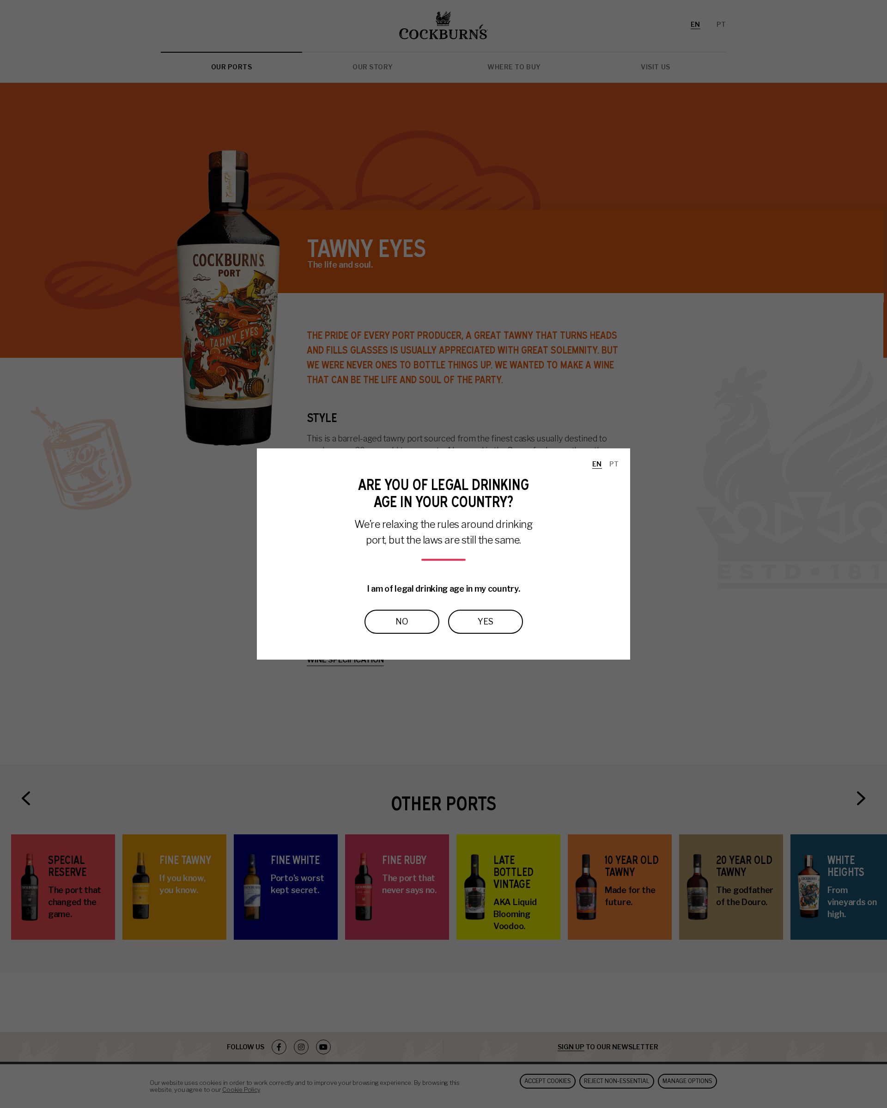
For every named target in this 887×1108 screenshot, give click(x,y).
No (401, 621)
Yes (485, 621)
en (597, 464)
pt (614, 464)
